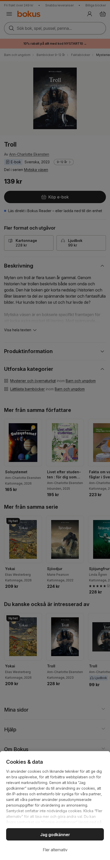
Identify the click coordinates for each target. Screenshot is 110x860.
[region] (55, 805)
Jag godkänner (55, 834)
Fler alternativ (55, 849)
